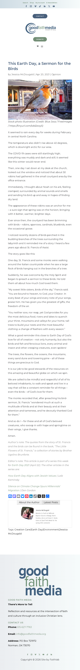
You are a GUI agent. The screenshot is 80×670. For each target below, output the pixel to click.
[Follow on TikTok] (40, 6)
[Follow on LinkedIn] (44, 6)
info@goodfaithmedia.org (31, 634)
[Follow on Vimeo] (35, 6)
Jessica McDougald (22, 74)
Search (25, 3)
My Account (40, 3)
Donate (40, 39)
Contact (40, 16)
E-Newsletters (51, 3)
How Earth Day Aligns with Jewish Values (32, 475)
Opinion (56, 74)
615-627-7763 (24, 627)
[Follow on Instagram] (31, 6)
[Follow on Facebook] (26, 6)
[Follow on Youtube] (54, 6)
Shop (32, 3)
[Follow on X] (49, 6)
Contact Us (15, 622)
